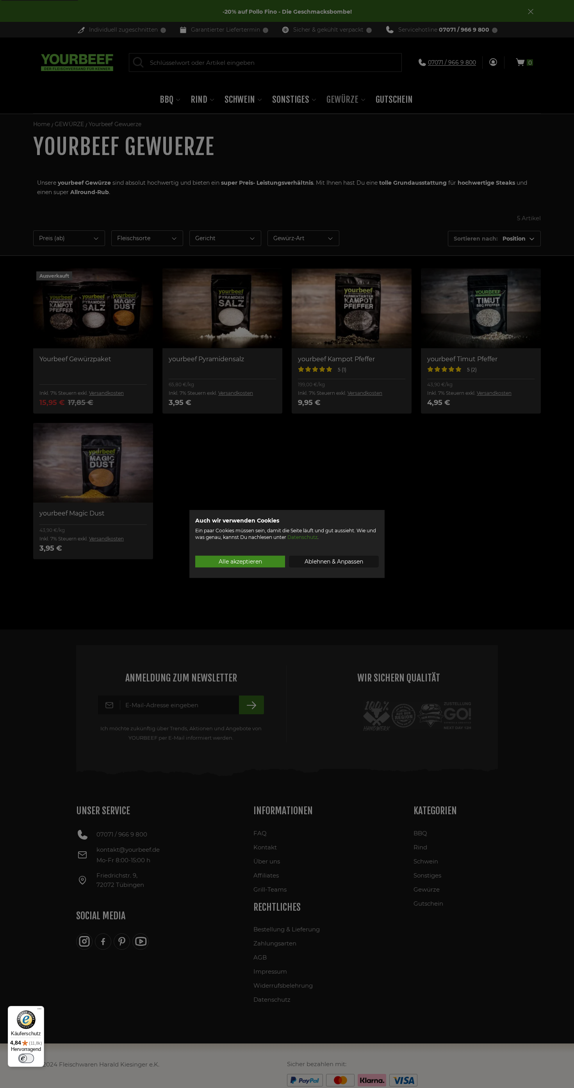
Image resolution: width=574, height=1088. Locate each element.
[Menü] (39, 1010)
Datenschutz (302, 537)
